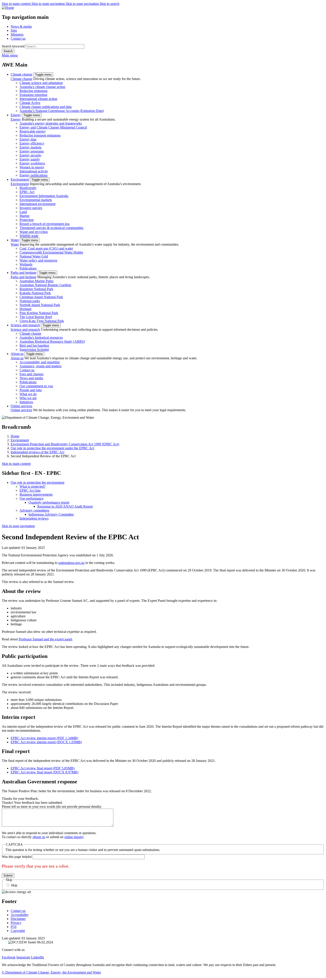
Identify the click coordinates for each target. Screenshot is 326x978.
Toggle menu (43, 74)
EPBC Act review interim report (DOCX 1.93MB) (46, 742)
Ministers (17, 34)
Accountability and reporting (40, 362)
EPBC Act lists (30, 490)
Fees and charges (31, 374)
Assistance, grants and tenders (40, 366)
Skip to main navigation (48, 4)
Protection (27, 220)
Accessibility (20, 915)
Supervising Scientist (34, 349)
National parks (30, 301)
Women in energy (32, 167)
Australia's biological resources (41, 337)
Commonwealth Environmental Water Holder (51, 252)
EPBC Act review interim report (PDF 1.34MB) (44, 738)
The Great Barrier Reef (36, 317)
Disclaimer (18, 919)
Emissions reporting (33, 95)
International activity (34, 171)
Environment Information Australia (44, 196)
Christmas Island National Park (41, 297)
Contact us (18, 38)
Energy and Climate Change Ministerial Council (53, 127)
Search (8, 51)
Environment (20, 179)
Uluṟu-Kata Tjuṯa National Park (42, 321)
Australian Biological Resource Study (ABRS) (52, 341)
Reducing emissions (33, 91)
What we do (28, 394)
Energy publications (33, 175)
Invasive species (31, 208)
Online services (21, 406)
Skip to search (109, 4)
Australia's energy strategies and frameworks (51, 123)
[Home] (163, 8)
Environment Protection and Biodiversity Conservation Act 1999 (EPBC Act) (65, 444)
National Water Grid (34, 256)
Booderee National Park (36, 289)
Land (23, 212)
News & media (21, 26)
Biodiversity (28, 188)
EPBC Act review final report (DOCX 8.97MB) (44, 772)
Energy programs (32, 151)
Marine (24, 216)
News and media (31, 378)
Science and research (25, 325)
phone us (39, 837)
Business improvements (36, 494)
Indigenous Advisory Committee (51, 514)
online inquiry (74, 837)
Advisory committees (34, 510)
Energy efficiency (32, 143)
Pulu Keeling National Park (39, 313)
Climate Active (30, 103)
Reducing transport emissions (40, 135)
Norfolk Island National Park (40, 305)
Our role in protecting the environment (37, 482)
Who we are (28, 398)
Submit (8, 875)
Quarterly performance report (48, 502)
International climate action (38, 99)
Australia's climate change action (42, 87)
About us (17, 354)
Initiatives (26, 402)
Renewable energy (33, 131)
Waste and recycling (34, 232)
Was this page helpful (17, 857)
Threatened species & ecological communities (51, 228)
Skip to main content (16, 4)
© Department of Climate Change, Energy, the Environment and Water (51, 972)
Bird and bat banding (34, 345)
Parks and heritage (23, 272)
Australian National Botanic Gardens (45, 285)
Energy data (28, 139)
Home (15, 436)
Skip (14, 885)
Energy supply (30, 159)
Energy (16, 115)
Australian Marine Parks (36, 281)
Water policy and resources (38, 260)
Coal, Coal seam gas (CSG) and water (46, 248)
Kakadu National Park (35, 293)
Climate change (21, 74)
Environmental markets (36, 200)
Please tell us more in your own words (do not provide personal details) (51, 806)
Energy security (30, 155)
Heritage (25, 309)
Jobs (14, 30)
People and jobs (31, 390)
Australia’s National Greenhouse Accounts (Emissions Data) (62, 111)
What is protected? (32, 486)
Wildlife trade (29, 236)
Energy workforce (32, 163)
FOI (13, 927)
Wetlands (26, 264)
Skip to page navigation (83, 4)
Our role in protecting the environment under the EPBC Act (52, 448)
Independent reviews (34, 518)
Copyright (18, 931)
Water (15, 240)
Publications (28, 268)
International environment (37, 204)
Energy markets (30, 147)
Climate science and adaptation (41, 83)
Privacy (16, 923)
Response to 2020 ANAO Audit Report (65, 506)
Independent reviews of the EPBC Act (37, 452)
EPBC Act (27, 192)
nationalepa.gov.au (71, 563)
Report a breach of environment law (45, 224)
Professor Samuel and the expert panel (45, 639)
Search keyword (13, 46)
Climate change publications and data (46, 107)
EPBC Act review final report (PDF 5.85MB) (43, 768)
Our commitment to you (36, 386)
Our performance (31, 498)
